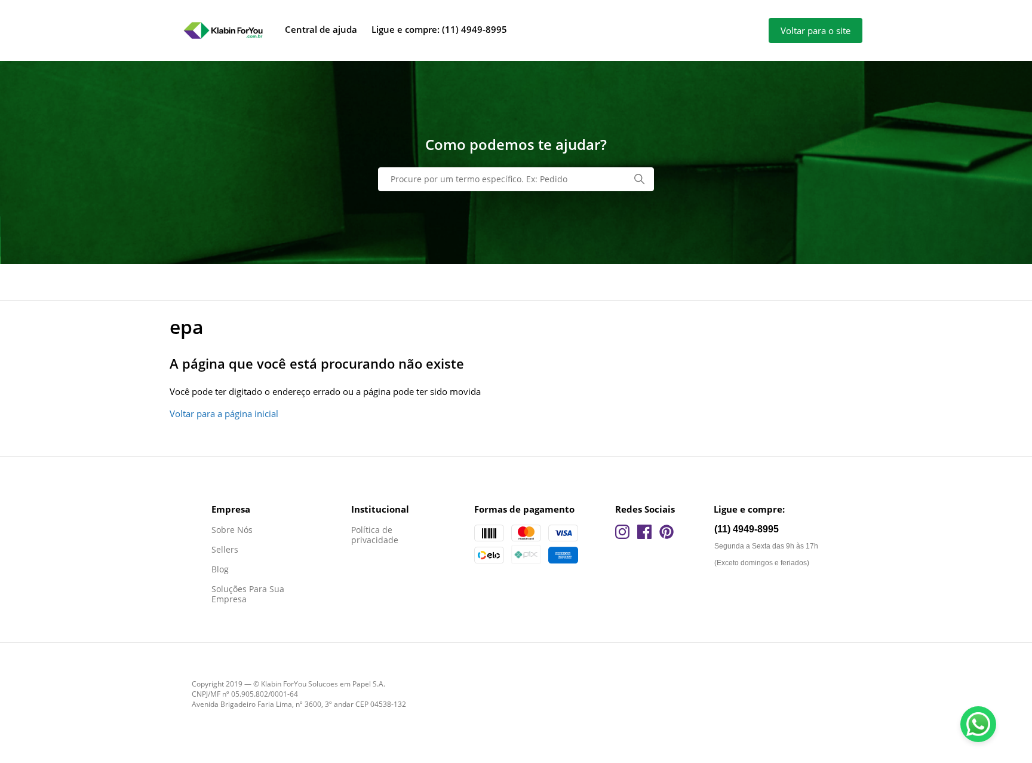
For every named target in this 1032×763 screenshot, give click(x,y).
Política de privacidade (374, 535)
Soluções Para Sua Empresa (247, 594)
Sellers (224, 549)
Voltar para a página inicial (224, 413)
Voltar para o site (815, 30)
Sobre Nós (232, 529)
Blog (220, 569)
